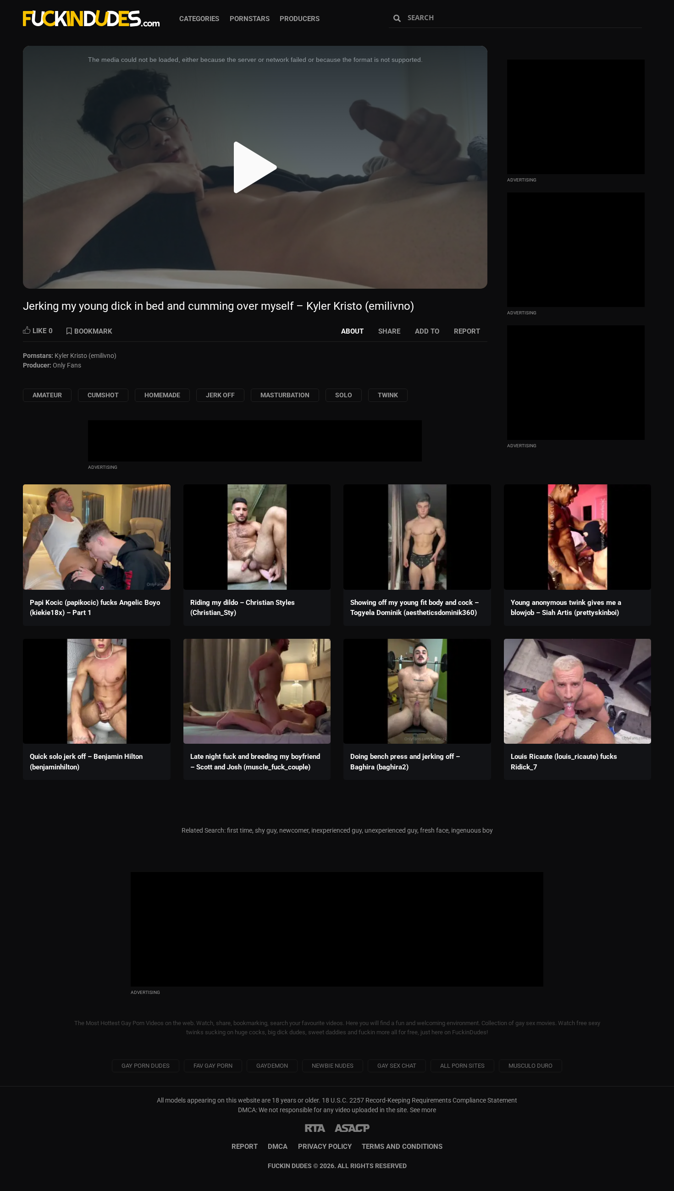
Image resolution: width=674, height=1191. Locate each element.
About (352, 331)
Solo (343, 395)
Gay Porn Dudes (146, 1065)
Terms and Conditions (402, 1146)
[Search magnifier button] (398, 18)
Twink (388, 395)
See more (423, 1110)
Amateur (47, 395)
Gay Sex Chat (396, 1065)
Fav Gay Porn (212, 1065)
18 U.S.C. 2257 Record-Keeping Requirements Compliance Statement (419, 1100)
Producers (300, 19)
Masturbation (284, 395)
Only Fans (67, 365)
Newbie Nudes (333, 1065)
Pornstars (250, 19)
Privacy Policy (325, 1146)
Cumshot (103, 395)
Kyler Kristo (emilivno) (85, 355)
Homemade (162, 395)
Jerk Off (220, 395)
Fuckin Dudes (91, 18)
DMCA (277, 1146)
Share (389, 331)
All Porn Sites (462, 1065)
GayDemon (272, 1065)
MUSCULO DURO (530, 1065)
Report (467, 331)
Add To (427, 331)
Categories (199, 19)
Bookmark (93, 331)
